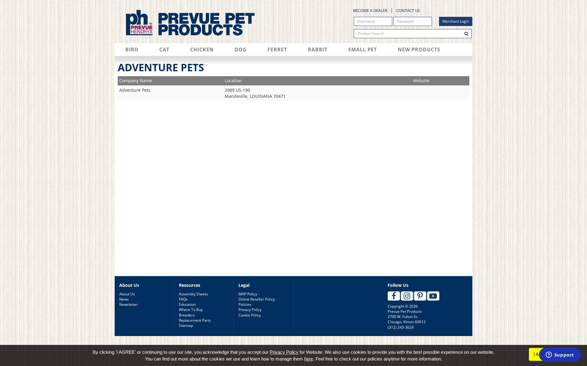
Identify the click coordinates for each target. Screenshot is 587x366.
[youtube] (433, 296)
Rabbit (317, 49)
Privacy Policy (249, 309)
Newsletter (128, 304)
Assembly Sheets (193, 294)
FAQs (183, 299)
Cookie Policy (249, 315)
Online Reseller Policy (256, 299)
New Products (419, 49)
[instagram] (407, 296)
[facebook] (394, 296)
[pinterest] (420, 296)
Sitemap (186, 325)
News (124, 299)
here (308, 358)
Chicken (202, 49)
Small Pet (362, 49)
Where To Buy (191, 309)
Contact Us (408, 10)
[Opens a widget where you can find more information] (560, 355)
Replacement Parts (195, 320)
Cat (164, 49)
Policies (244, 304)
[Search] (466, 33)
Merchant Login (455, 21)
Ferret (277, 49)
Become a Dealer (370, 10)
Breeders (187, 315)
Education (187, 304)
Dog (240, 49)
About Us (127, 294)
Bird (131, 49)
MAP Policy (247, 294)
